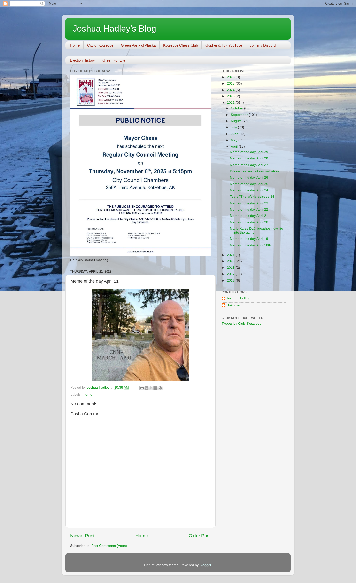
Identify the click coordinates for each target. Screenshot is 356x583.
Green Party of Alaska (138, 45)
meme (87, 394)
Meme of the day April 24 (249, 190)
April (235, 146)
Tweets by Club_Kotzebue (242, 323)
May (234, 140)
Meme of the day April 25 (249, 184)
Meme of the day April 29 (249, 152)
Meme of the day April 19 (249, 239)
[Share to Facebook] (155, 388)
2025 (231, 83)
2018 (231, 267)
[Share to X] (151, 388)
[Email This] (141, 388)
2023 (231, 96)
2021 (231, 255)
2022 (231, 102)
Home (75, 45)
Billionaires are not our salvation (254, 171)
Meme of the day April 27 (249, 165)
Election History (82, 60)
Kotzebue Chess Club (180, 45)
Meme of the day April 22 (249, 209)
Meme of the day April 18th (250, 245)
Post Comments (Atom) (109, 546)
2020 (231, 261)
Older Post (200, 535)
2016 (231, 280)
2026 (231, 77)
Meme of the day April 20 (249, 222)
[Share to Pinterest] (160, 388)
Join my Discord (263, 45)
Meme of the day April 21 (249, 216)
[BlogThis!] (146, 388)
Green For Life (113, 60)
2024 (231, 90)
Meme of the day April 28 (249, 158)
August (236, 121)
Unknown (233, 305)
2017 (231, 274)
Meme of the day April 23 (249, 203)
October (237, 108)
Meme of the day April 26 (249, 177)
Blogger (205, 565)
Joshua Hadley (237, 298)
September (240, 115)
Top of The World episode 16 (252, 196)
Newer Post (82, 535)
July (234, 127)
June (235, 134)
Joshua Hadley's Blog (114, 28)
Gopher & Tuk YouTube (223, 45)
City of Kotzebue (100, 45)
